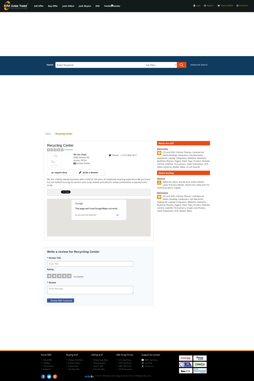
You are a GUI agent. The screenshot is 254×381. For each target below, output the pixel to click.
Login (198, 5)
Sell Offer (39, 6)
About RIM (47, 360)
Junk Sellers (68, 6)
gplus (55, 375)
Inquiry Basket (226, 5)
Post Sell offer (99, 369)
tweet (49, 375)
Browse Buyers (99, 363)
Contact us (148, 366)
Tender (107, 6)
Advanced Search (199, 64)
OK (117, 215)
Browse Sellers (74, 363)
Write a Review (90, 172)
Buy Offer (53, 6)
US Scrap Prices (125, 360)
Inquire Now (60, 172)
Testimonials (48, 366)
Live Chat (148, 363)
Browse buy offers (100, 360)
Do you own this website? (86, 215)
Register (210, 5)
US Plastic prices (125, 369)
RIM (98, 6)
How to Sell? (98, 366)
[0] (98, 273)
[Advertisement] (127, 34)
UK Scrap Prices (125, 363)
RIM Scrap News (151, 360)
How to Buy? (73, 366)
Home (48, 133)
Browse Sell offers (75, 360)
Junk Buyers (85, 6)
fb (43, 375)
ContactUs (243, 5)
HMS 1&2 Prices (125, 366)
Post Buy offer (74, 369)
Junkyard (46, 369)
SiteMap (46, 363)
